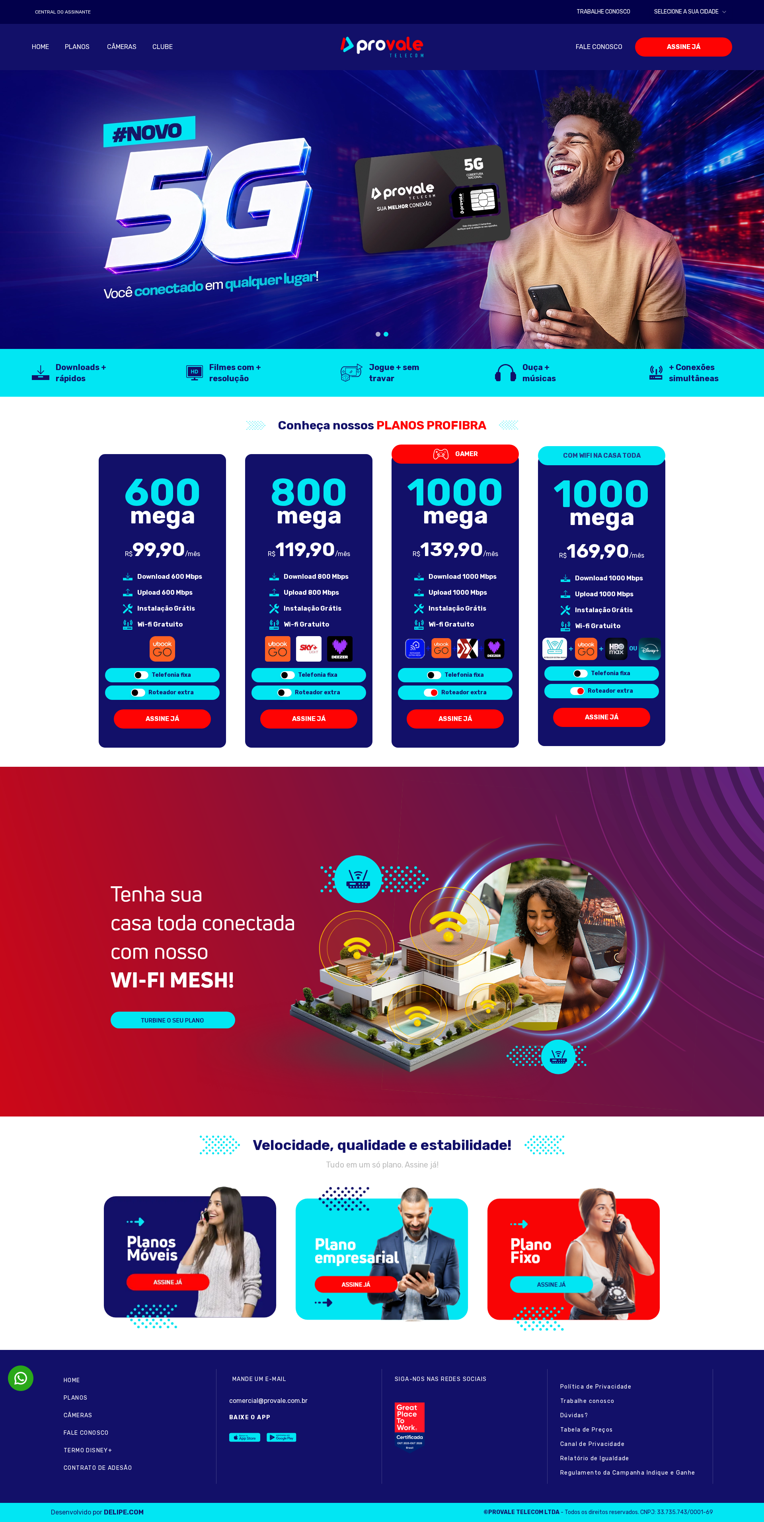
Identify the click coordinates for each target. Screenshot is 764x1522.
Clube (162, 47)
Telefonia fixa (171, 675)
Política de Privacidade (595, 1386)
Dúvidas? (574, 1415)
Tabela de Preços (586, 1429)
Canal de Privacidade (592, 1444)
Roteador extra (171, 692)
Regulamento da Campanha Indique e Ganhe (628, 1472)
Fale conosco (599, 47)
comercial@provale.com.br (268, 1400)
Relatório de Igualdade (595, 1458)
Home (40, 47)
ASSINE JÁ (683, 47)
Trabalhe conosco (587, 1401)
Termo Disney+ (88, 1450)
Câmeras (121, 47)
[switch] (141, 675)
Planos (76, 1398)
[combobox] (690, 12)
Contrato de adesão (98, 1468)
